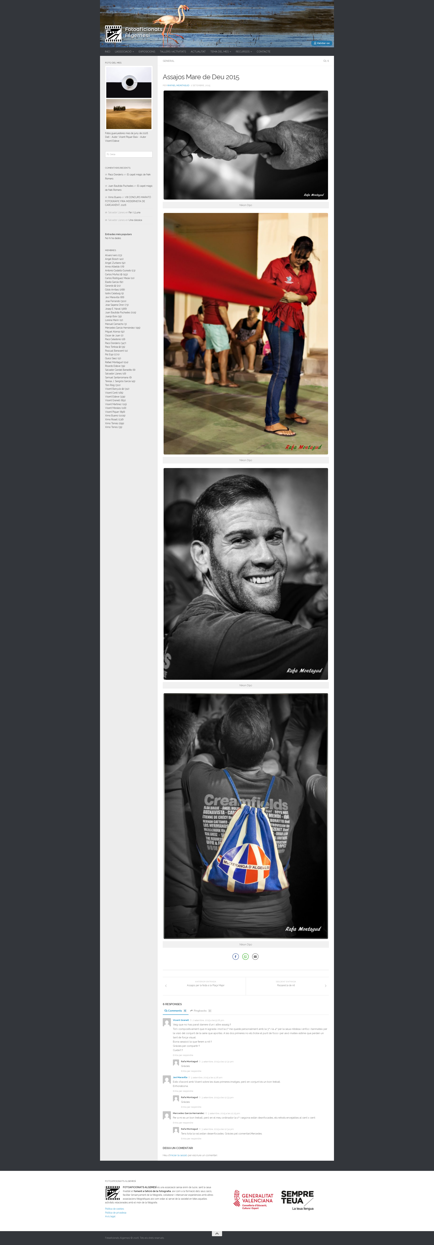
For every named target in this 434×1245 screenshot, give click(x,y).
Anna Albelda (112, 266)
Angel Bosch (112, 259)
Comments (177, 1010)
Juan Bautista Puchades (120, 186)
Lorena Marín (112, 320)
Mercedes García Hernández (120, 327)
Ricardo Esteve (112, 366)
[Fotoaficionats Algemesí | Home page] (113, 33)
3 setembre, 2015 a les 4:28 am (206, 1077)
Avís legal (110, 1216)
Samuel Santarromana (116, 377)
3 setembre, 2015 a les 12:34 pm (218, 1129)
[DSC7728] (246, 678)
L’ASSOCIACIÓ (123, 51)
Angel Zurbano (113, 263)
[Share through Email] (255, 956)
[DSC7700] (246, 198)
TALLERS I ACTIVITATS (173, 51)
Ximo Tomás (111, 423)
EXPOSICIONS (147, 51)
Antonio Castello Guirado (118, 270)
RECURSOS (243, 51)
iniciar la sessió (178, 1155)
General (168, 60)
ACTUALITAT (198, 51)
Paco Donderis (115, 174)
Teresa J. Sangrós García (118, 381)
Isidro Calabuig (113, 293)
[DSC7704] (246, 453)
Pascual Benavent (114, 350)
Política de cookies (114, 1208)
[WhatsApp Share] (245, 956)
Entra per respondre (183, 1055)
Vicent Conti (111, 392)
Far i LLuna (134, 212)
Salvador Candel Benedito (118, 370)
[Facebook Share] (235, 956)
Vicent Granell (181, 1020)
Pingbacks (202, 1010)
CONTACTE (263, 51)
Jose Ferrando (112, 301)
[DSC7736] (246, 938)
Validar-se (323, 43)
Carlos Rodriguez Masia (117, 278)
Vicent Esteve (112, 396)
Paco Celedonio (113, 339)
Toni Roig (110, 385)
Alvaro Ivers (111, 255)
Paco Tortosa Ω (113, 346)
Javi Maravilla (180, 1077)
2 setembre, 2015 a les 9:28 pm (208, 1020)
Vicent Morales (113, 408)
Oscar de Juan (112, 335)
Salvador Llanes (113, 373)
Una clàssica (135, 220)
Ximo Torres (111, 427)
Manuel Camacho (114, 324)
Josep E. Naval (113, 308)
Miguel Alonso (112, 331)
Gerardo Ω (110, 285)
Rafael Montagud (178, 85)
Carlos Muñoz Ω (113, 274)
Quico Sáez (111, 358)
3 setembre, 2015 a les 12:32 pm (218, 1061)
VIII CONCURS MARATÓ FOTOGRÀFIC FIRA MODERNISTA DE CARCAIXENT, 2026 (128, 201)
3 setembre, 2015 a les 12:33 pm (218, 1097)
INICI (107, 51)
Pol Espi (109, 354)
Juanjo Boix (111, 316)
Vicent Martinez (113, 404)
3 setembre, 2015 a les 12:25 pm (224, 1113)
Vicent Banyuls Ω (114, 388)
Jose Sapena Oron (114, 305)
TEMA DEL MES (219, 51)
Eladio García (112, 282)
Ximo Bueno (114, 197)
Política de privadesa (115, 1212)
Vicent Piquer (112, 411)
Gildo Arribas (112, 289)
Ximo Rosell (111, 419)
